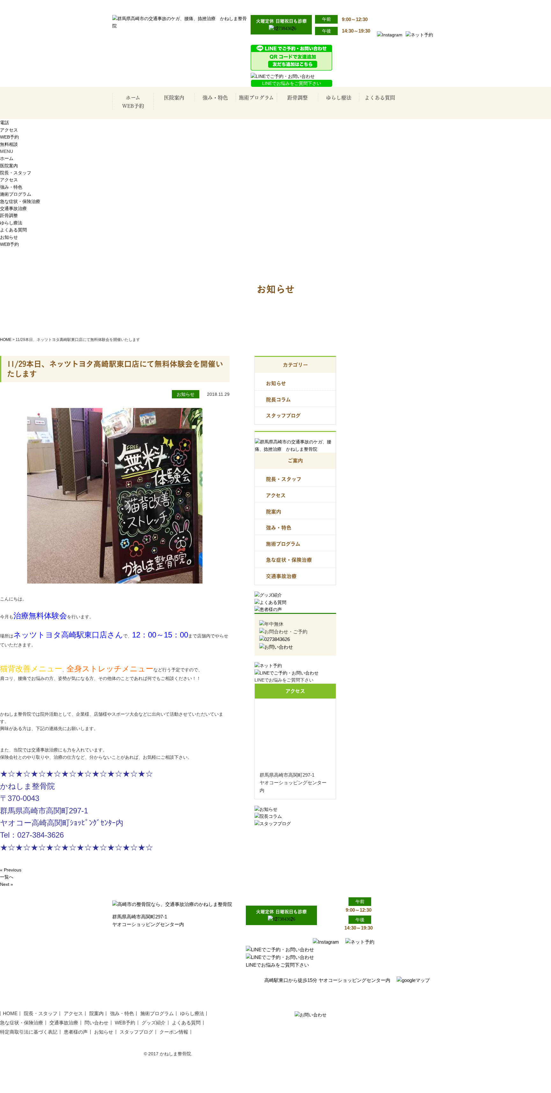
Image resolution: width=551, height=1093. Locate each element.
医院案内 (174, 97)
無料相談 (9, 144)
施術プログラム (256, 97)
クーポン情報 (173, 1032)
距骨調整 (297, 97)
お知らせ (9, 237)
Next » (6, 884)
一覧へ (6, 876)
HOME (5, 339)
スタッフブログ (283, 415)
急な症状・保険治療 (259, 115)
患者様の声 (76, 1032)
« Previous (10, 869)
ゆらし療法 (338, 97)
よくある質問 (379, 97)
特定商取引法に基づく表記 (28, 1032)
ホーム (133, 97)
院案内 (273, 511)
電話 (4, 122)
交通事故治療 (259, 128)
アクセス (176, 128)
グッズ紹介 (153, 1022)
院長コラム (278, 399)
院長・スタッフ (177, 115)
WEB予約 (133, 105)
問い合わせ (96, 1022)
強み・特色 (215, 97)
